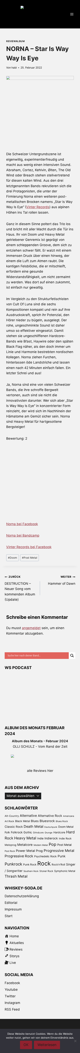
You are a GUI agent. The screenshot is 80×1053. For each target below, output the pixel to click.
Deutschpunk (50, 827)
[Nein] (75, 1041)
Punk (61, 856)
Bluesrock (47, 821)
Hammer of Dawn (61, 580)
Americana (68, 816)
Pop (52, 844)
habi (14, 67)
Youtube (11, 989)
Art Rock (9, 821)
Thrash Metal (16, 876)
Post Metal (29, 557)
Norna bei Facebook (22, 524)
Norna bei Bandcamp (22, 535)
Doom (12, 557)
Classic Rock (14, 826)
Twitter (10, 996)
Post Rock (10, 851)
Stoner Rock (46, 871)
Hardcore (59, 832)
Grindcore (38, 832)
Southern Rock (30, 871)
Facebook (12, 983)
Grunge (48, 832)
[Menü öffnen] (71, 14)
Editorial (11, 903)
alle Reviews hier (40, 771)
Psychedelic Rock (45, 856)
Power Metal (25, 851)
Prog (39, 851)
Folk (7, 832)
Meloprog (10, 844)
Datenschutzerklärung (22, 896)
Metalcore (25, 845)
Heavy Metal (25, 838)
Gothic (27, 832)
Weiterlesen (47, 1045)
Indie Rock (65, 838)
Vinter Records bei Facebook (28, 547)
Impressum (13, 909)
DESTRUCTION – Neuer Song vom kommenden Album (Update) (20, 588)
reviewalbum (15, 41)
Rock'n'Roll (58, 864)
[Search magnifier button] (72, 655)
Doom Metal (65, 826)
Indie (40, 838)
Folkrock (17, 832)
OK (26, 1045)
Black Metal (22, 821)
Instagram (12, 1003)
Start (8, 916)
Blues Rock (62, 821)
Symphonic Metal (64, 871)
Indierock (51, 838)
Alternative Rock (50, 816)
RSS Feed (12, 1009)
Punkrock (13, 864)
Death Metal (33, 826)
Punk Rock (29, 864)
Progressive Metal (59, 850)
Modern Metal (41, 845)
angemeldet (31, 628)
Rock (44, 863)
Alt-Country (12, 815)
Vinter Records (37, 207)
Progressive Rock (19, 856)
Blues (35, 821)
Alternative (28, 816)
